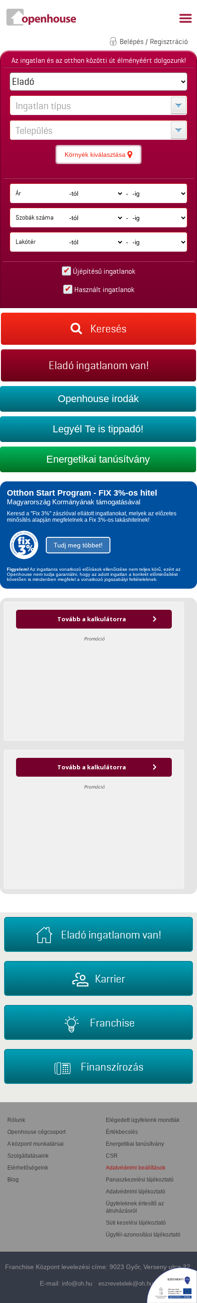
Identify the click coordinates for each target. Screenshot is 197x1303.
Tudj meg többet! (78, 545)
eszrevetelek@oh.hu (125, 1283)
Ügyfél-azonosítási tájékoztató (143, 1234)
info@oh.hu (77, 1283)
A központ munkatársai (35, 1144)
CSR (112, 1156)
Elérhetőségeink (27, 1168)
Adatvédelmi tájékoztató (135, 1191)
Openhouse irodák (98, 398)
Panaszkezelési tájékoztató (140, 1179)
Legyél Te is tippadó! (98, 429)
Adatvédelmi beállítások (135, 1168)
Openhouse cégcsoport (36, 1132)
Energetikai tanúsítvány (98, 459)
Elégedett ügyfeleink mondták (143, 1120)
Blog (13, 1179)
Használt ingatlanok (104, 289)
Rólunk (16, 1120)
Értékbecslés (122, 1132)
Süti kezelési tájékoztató (136, 1223)
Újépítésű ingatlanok (104, 271)
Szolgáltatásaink (28, 1156)
